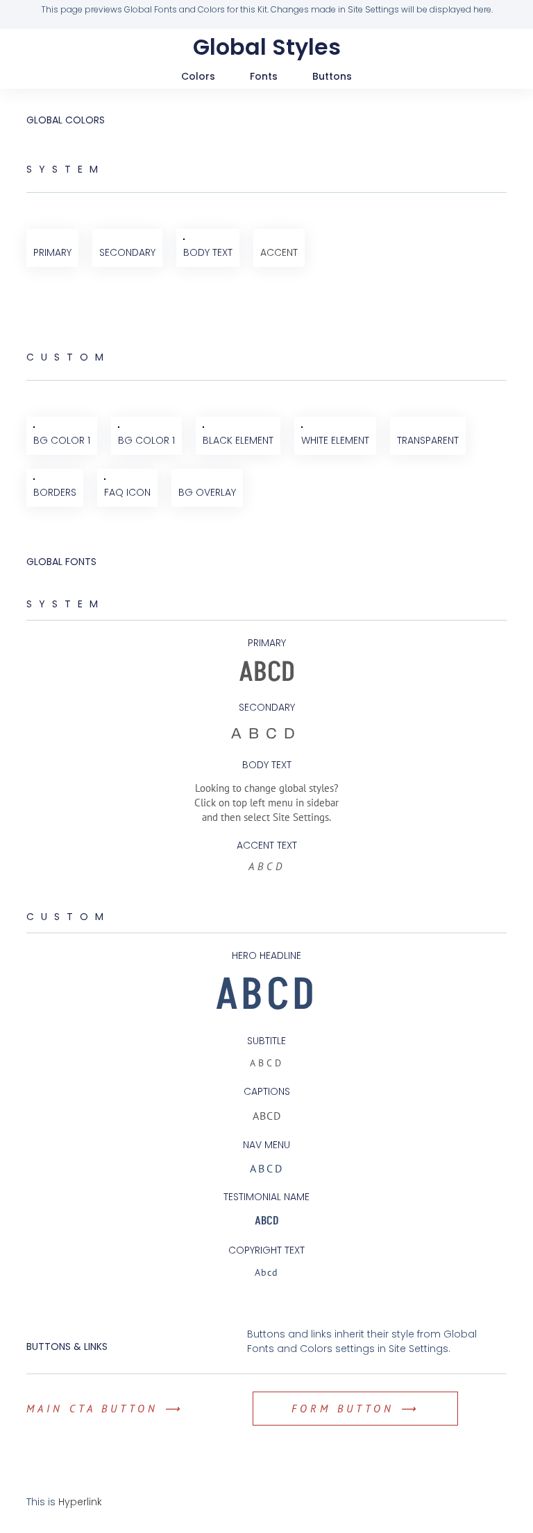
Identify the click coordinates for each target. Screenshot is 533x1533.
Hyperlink (80, 1502)
